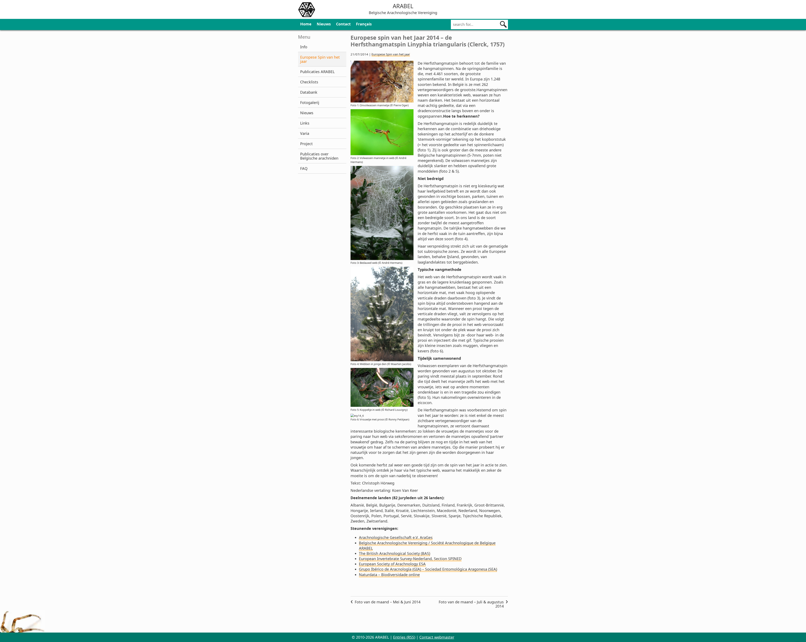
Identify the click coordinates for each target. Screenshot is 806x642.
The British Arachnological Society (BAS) (394, 553)
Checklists (309, 81)
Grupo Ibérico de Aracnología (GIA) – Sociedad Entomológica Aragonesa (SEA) (428, 569)
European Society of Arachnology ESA (392, 563)
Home (305, 23)
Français (364, 23)
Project (306, 143)
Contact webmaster (436, 637)
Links (304, 123)
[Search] (503, 24)
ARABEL (403, 6)
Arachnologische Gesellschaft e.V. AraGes (396, 537)
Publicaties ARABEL (317, 71)
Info (303, 46)
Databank (308, 92)
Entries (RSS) (404, 637)
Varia (304, 133)
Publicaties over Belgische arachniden (319, 156)
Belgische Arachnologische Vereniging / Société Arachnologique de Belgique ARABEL (427, 545)
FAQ (303, 168)
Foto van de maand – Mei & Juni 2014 (387, 601)
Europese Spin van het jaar (320, 59)
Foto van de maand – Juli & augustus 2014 (471, 604)
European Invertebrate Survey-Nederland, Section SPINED (410, 558)
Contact (343, 23)
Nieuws (324, 23)
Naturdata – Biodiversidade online (389, 574)
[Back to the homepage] (306, 10)
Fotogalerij (309, 102)
